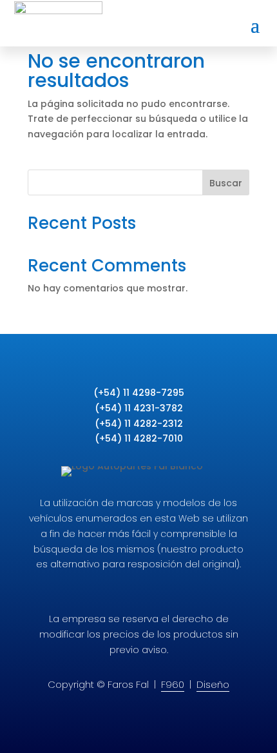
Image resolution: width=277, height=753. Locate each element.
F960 (172, 684)
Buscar (225, 183)
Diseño (212, 684)
